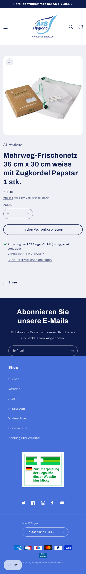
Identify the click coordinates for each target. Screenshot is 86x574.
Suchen (13, 379)
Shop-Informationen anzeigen (30, 260)
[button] (5, 27)
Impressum (16, 408)
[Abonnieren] (72, 350)
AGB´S (13, 398)
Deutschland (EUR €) (41, 532)
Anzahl (8, 205)
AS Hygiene (37, 563)
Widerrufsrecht (19, 418)
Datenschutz (17, 428)
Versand (8, 198)
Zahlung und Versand (24, 438)
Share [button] (12, 282)
